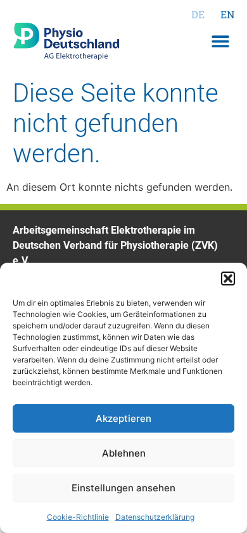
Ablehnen (124, 453)
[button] (228, 278)
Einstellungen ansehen (123, 488)
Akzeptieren (123, 418)
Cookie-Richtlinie (78, 517)
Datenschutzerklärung (154, 517)
